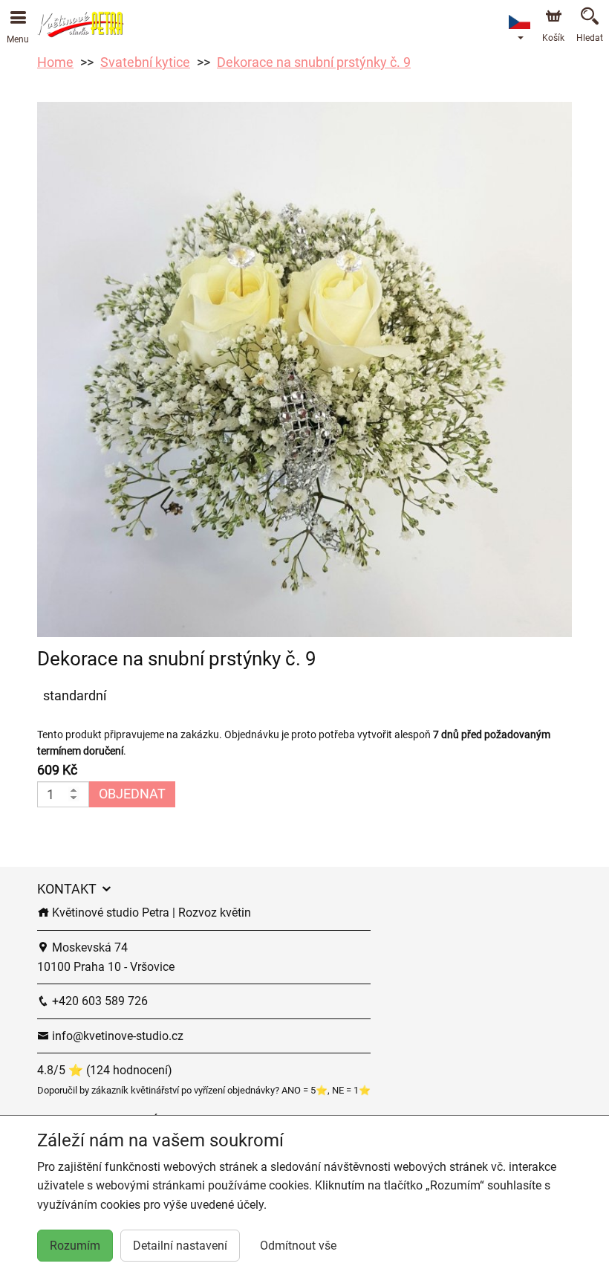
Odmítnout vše (298, 1246)
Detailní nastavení (180, 1246)
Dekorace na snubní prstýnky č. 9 (314, 62)
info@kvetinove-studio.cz (116, 1036)
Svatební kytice (145, 62)
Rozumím (75, 1246)
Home (55, 62)
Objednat (132, 793)
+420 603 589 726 (98, 1001)
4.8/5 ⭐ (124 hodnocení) (104, 1070)
